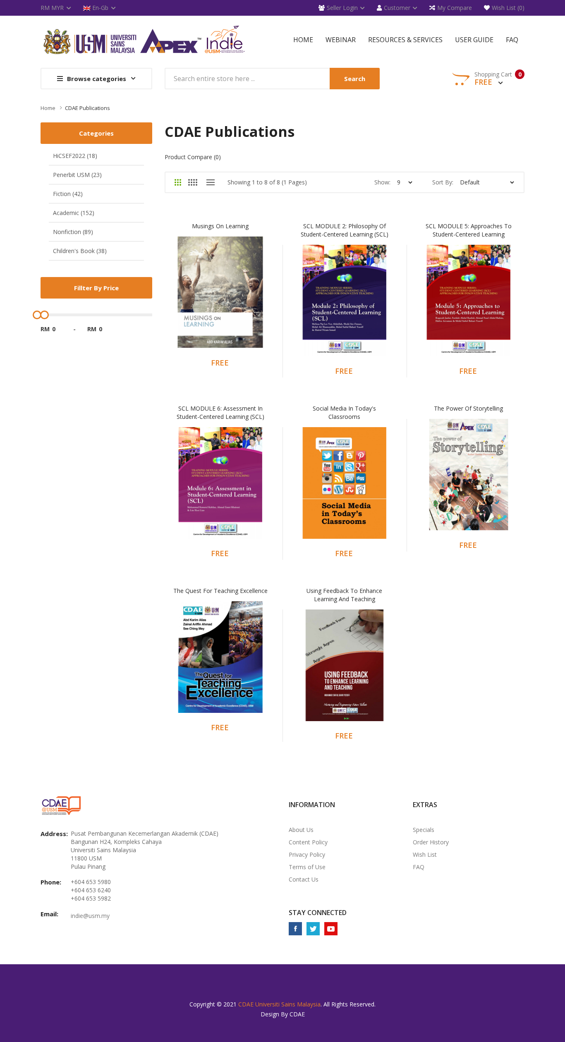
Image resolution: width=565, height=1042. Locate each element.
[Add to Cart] (188, 298)
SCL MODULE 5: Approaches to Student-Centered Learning (469, 230)
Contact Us (303, 879)
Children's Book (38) (80, 251)
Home (48, 108)
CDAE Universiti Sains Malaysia (279, 1004)
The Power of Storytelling (468, 408)
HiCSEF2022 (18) (75, 156)
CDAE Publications (87, 108)
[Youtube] (331, 928)
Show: (382, 182)
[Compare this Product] (231, 298)
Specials (423, 830)
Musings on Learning (220, 226)
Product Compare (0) (193, 157)
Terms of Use (307, 867)
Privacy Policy (307, 854)
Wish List (425, 854)
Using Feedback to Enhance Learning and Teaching (344, 595)
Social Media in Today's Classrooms (344, 412)
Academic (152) (73, 213)
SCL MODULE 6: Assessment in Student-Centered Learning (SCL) (220, 412)
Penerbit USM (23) (77, 175)
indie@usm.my (90, 916)
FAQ (418, 867)
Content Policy (308, 842)
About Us (301, 830)
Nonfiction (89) (73, 232)
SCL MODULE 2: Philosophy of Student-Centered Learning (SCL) (344, 230)
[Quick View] (253, 298)
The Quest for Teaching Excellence (220, 591)
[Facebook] (295, 928)
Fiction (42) (68, 194)
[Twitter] (313, 928)
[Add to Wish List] (210, 298)
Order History (431, 842)
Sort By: (442, 182)
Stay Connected (318, 912)
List (210, 182)
